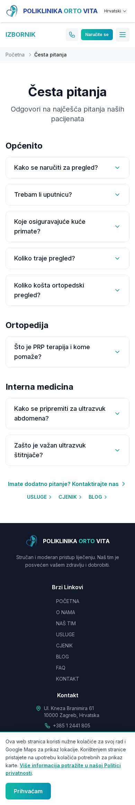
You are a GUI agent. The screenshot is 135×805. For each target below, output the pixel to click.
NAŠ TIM (66, 623)
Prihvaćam (28, 791)
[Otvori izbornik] (122, 35)
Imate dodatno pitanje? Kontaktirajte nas (63, 483)
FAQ (60, 668)
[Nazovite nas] (72, 34)
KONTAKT (67, 679)
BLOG (95, 497)
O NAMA (65, 612)
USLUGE (37, 497)
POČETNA (67, 601)
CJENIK (67, 497)
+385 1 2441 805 (71, 725)
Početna (15, 54)
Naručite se (97, 34)
